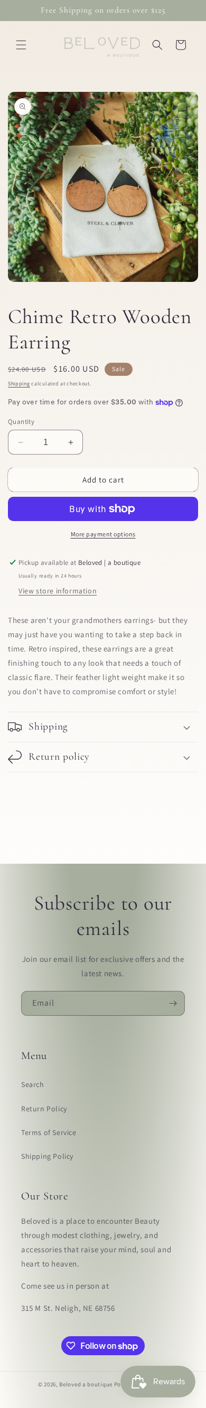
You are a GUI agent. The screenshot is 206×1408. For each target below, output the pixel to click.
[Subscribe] (172, 1003)
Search (32, 1084)
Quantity (21, 421)
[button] (21, 44)
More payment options (103, 534)
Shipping (19, 383)
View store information (57, 591)
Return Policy (44, 1108)
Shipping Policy (47, 1156)
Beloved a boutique (86, 1384)
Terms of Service (49, 1132)
